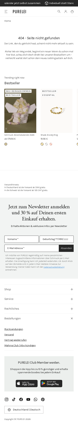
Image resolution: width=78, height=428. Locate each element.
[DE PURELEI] (19, 11)
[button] (59, 11)
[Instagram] (6, 399)
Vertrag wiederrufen (15, 340)
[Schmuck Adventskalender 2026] (20, 111)
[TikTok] (14, 399)
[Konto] (66, 11)
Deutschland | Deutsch (26, 409)
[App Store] (27, 383)
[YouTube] (28, 399)
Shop (7, 289)
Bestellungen (12, 318)
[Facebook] (21, 399)
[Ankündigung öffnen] (39, 3)
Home (7, 20)
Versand (9, 334)
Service (8, 299)
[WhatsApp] (35, 399)
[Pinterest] (43, 399)
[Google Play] (51, 383)
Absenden (66, 248)
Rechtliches (11, 308)
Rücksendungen (13, 329)
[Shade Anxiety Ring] (57, 111)
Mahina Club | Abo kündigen (20, 345)
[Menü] (6, 11)
